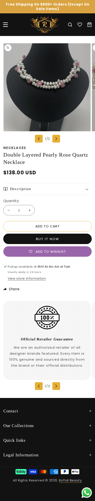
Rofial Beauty (70, 480)
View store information (27, 278)
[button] (5, 25)
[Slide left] (39, 139)
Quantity (11, 200)
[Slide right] (56, 139)
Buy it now (47, 239)
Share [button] (14, 289)
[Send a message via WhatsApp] (87, 493)
